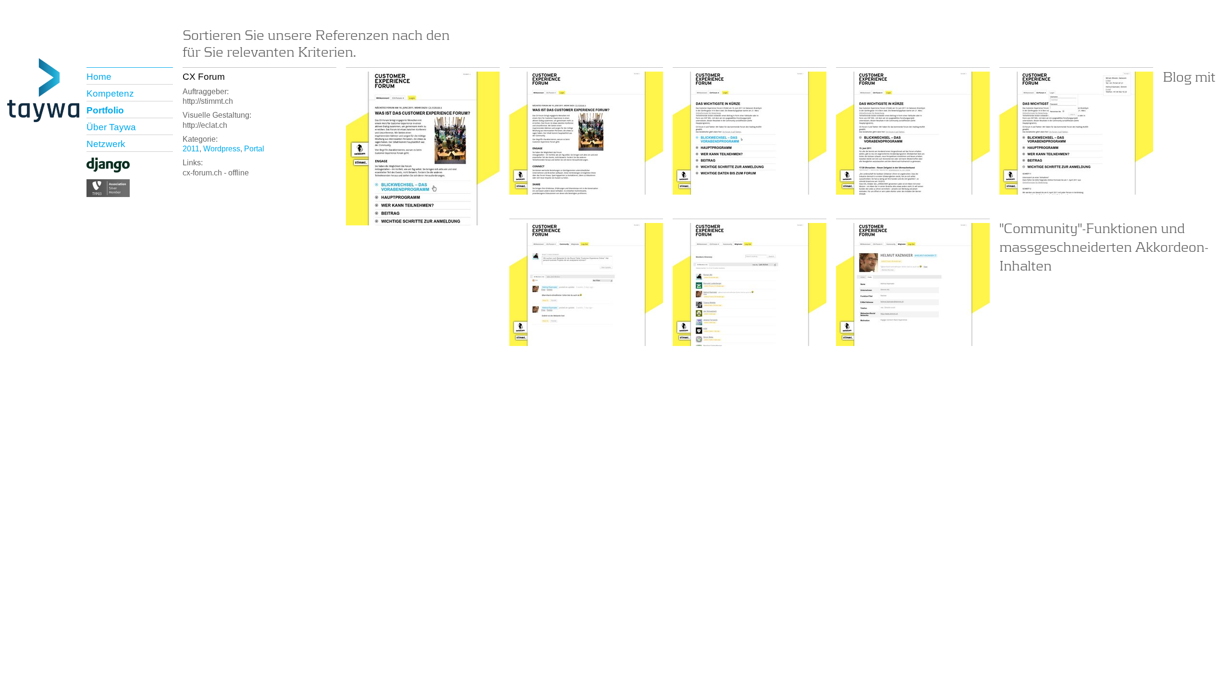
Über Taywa (111, 127)
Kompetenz (110, 93)
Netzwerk (105, 144)
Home (98, 77)
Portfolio (105, 110)
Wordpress (221, 149)
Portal (254, 149)
